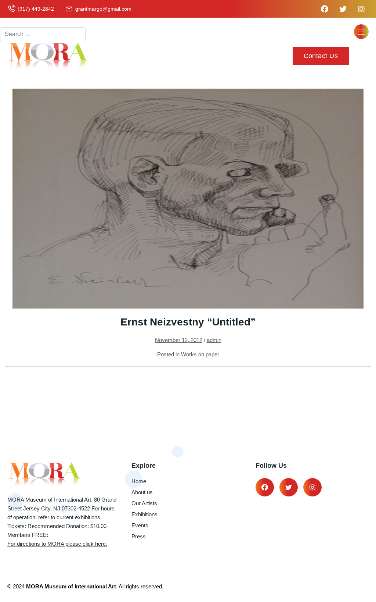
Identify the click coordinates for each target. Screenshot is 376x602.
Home (138, 481)
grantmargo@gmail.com (103, 9)
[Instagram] (312, 487)
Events (139, 525)
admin (214, 340)
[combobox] (43, 34)
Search (9, 21)
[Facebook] (265, 487)
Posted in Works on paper (188, 354)
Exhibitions (144, 514)
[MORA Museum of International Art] (47, 55)
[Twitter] (288, 487)
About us (142, 492)
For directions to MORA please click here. (57, 544)
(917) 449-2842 (36, 9)
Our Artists (144, 503)
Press (138, 536)
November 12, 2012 (178, 340)
